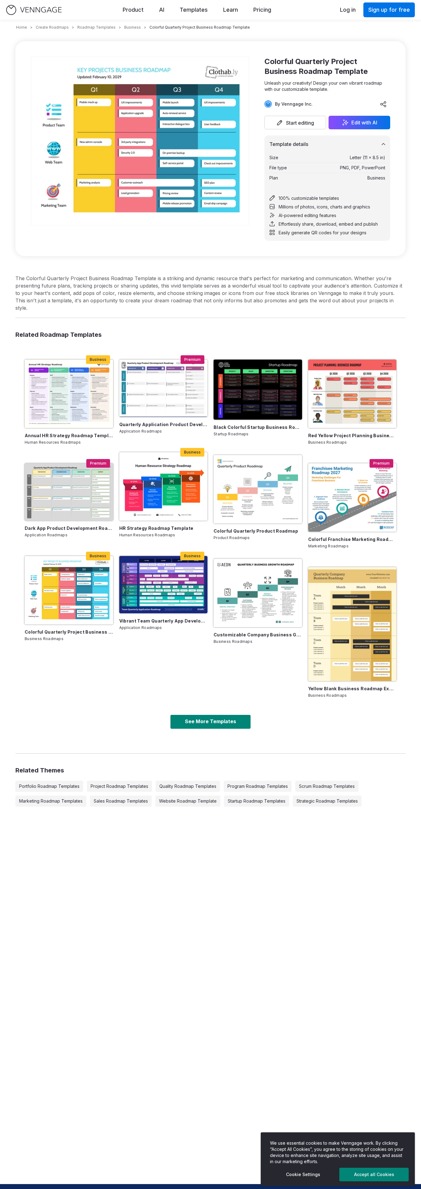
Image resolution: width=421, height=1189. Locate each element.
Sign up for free (389, 9)
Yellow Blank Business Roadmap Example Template (352, 688)
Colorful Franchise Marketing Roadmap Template (352, 539)
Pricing (262, 9)
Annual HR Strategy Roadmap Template (69, 435)
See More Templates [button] (210, 721)
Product (133, 9)
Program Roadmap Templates (257, 786)
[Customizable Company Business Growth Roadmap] (258, 593)
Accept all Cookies (374, 1174)
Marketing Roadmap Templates (51, 801)
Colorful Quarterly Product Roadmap (256, 531)
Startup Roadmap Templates (256, 801)
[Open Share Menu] (383, 104)
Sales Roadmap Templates (121, 801)
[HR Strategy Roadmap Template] (163, 486)
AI (161, 9)
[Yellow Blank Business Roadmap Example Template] (352, 624)
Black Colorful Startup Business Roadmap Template (258, 427)
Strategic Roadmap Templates (327, 801)
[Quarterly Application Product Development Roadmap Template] (163, 388)
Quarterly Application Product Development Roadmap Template (163, 424)
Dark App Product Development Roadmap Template (69, 528)
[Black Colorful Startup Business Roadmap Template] (258, 390)
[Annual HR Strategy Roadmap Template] (69, 394)
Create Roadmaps (52, 27)
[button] (295, 122)
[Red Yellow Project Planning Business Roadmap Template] (352, 394)
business (132, 27)
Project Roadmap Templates (119, 786)
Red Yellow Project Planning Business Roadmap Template (352, 435)
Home (21, 27)
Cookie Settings (303, 1174)
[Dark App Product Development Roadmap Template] (69, 492)
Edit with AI (364, 122)
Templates (194, 9)
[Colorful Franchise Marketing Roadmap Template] (352, 497)
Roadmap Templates (96, 27)
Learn (230, 9)
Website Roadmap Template (188, 801)
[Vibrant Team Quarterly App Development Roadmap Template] (163, 584)
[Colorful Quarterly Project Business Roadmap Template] (69, 590)
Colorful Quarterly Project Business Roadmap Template (69, 632)
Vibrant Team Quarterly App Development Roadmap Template (163, 620)
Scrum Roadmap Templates (327, 786)
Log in (348, 9)
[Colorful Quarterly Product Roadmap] (258, 489)
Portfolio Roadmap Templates (49, 786)
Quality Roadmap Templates (187, 786)
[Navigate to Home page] (34, 10)
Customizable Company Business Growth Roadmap (258, 634)
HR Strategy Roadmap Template (156, 528)
